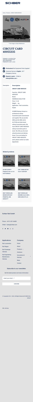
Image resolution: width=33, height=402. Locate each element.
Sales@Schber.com (11, 78)
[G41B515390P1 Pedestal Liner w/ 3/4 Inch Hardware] (9, 161)
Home (4, 12)
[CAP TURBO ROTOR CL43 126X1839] (24, 161)
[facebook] (2, 228)
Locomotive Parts (12, 58)
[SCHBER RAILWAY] (12, 2)
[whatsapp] (10, 228)
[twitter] (5, 228)
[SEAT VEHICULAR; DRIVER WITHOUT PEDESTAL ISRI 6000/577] (9, 184)
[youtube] (7, 228)
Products (8, 12)
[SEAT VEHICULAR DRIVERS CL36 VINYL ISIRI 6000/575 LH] (24, 184)
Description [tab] (6, 85)
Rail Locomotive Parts (10, 59)
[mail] (12, 228)
